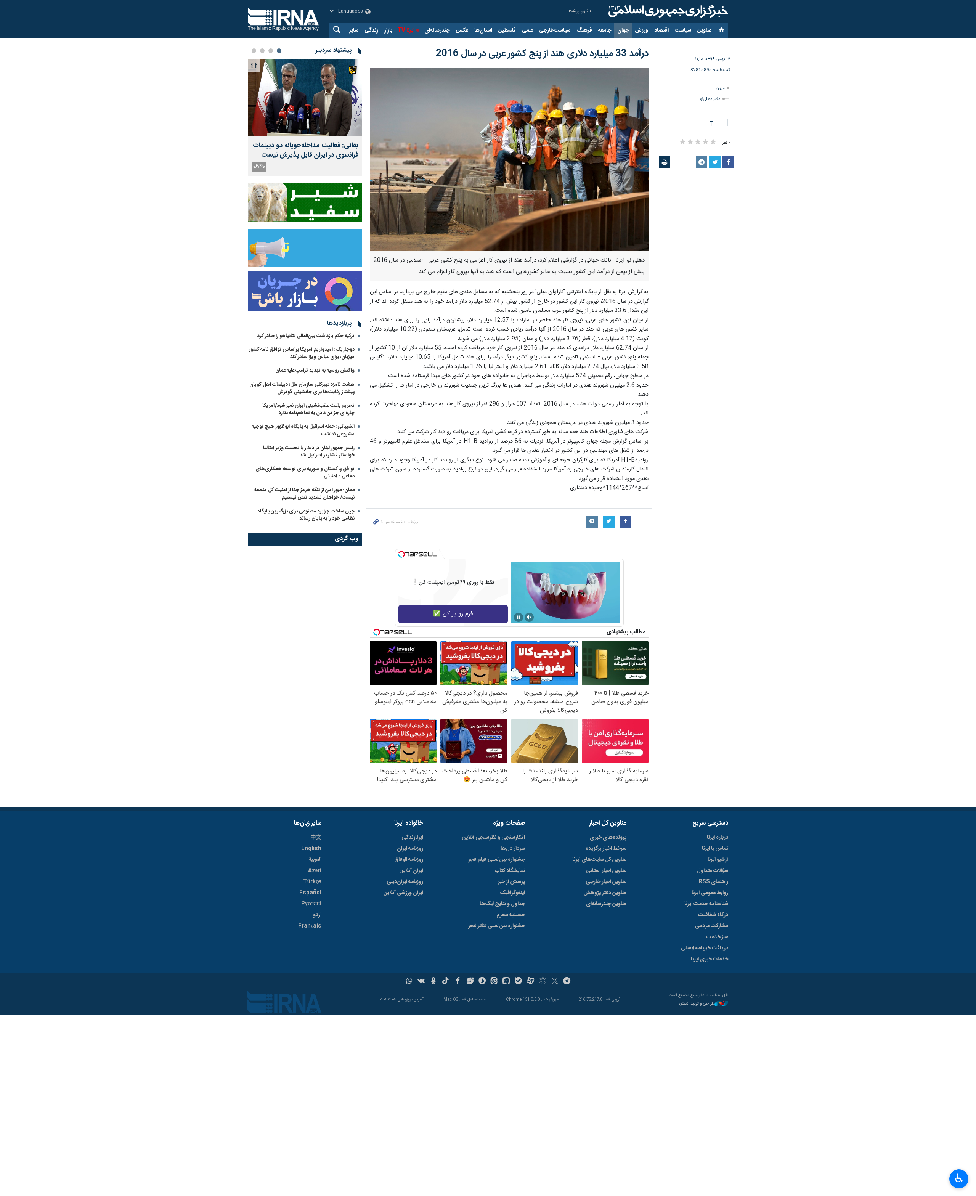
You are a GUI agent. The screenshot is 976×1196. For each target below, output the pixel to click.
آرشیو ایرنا (718, 859)
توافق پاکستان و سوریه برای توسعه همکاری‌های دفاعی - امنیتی (305, 472)
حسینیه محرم (510, 915)
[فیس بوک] (458, 982)
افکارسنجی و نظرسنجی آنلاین (493, 837)
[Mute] (529, 617)
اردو (317, 915)
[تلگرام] (567, 982)
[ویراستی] (470, 982)
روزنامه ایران (410, 848)
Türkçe (312, 881)
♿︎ (959, 1178)
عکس (462, 30)
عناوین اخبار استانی (606, 870)
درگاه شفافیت (713, 915)
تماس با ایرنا (715, 848)
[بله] (518, 982)
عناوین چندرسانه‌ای (606, 904)
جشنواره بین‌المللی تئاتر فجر (496, 926)
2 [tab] (270, 50)
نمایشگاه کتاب (510, 870)
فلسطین (507, 30)
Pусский (311, 904)
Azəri (314, 870)
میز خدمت (717, 937)
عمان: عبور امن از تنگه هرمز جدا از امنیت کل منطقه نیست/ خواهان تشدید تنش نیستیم (304, 493)
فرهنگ (584, 30)
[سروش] (482, 982)
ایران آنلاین (411, 870)
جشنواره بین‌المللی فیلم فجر (496, 859)
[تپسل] (401, 554)
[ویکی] (421, 982)
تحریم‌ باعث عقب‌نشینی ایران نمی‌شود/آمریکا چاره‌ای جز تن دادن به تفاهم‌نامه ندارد (308, 409)
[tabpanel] (305, 117)
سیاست (683, 30)
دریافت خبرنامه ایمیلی (704, 948)
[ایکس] (555, 982)
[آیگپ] (506, 982)
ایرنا (667, 11)
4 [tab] (254, 50)
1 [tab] (279, 50)
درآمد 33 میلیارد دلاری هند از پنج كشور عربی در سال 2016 (542, 53)
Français (309, 926)
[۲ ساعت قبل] (305, 97)
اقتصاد (661, 30)
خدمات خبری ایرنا (709, 959)
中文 (316, 837)
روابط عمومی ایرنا (710, 892)
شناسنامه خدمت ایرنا (706, 904)
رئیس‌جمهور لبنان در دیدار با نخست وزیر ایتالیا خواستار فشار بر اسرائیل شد (309, 451)
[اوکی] (433, 982)
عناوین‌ (704, 30)
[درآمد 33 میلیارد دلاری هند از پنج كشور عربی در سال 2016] (509, 159)
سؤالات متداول (712, 870)
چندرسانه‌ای (436, 30)
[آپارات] (530, 982)
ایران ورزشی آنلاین (403, 892)
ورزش (641, 30)
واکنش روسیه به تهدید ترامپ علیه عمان (315, 370)
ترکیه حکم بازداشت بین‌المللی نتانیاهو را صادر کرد (306, 336)
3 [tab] (262, 50)
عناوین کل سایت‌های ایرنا (599, 859)
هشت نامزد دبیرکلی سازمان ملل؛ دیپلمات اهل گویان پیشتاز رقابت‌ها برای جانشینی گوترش (302, 388)
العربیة (314, 859)
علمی (527, 30)
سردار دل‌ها (513, 848)
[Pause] (518, 617)
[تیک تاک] (445, 982)
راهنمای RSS (713, 881)
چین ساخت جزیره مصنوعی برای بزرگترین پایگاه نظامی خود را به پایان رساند (306, 515)
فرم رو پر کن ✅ (453, 614)
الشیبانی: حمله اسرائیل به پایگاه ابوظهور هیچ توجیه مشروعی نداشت (303, 430)
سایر (353, 30)
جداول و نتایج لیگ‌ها (502, 904)
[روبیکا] (543, 982)
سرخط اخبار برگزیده (606, 848)
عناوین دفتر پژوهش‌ (604, 892)
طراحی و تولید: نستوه (696, 1004)
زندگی (371, 30)
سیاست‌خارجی (554, 30)
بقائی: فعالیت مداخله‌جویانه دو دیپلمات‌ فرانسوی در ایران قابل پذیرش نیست (305, 150)
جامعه (604, 30)
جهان (623, 30)
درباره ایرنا (717, 837)
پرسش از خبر (511, 881)
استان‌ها (483, 30)
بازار (388, 30)
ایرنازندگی (412, 837)
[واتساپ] (409, 982)
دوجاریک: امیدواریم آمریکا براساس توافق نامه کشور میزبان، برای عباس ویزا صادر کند (302, 353)
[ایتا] (494, 982)
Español (310, 892)
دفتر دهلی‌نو (710, 99)
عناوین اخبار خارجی (606, 881)
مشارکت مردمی (711, 926)
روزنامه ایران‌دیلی (405, 881)
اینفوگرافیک (512, 892)
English (311, 848)
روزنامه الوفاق (408, 859)
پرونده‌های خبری (608, 837)
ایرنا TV (405, 30)
